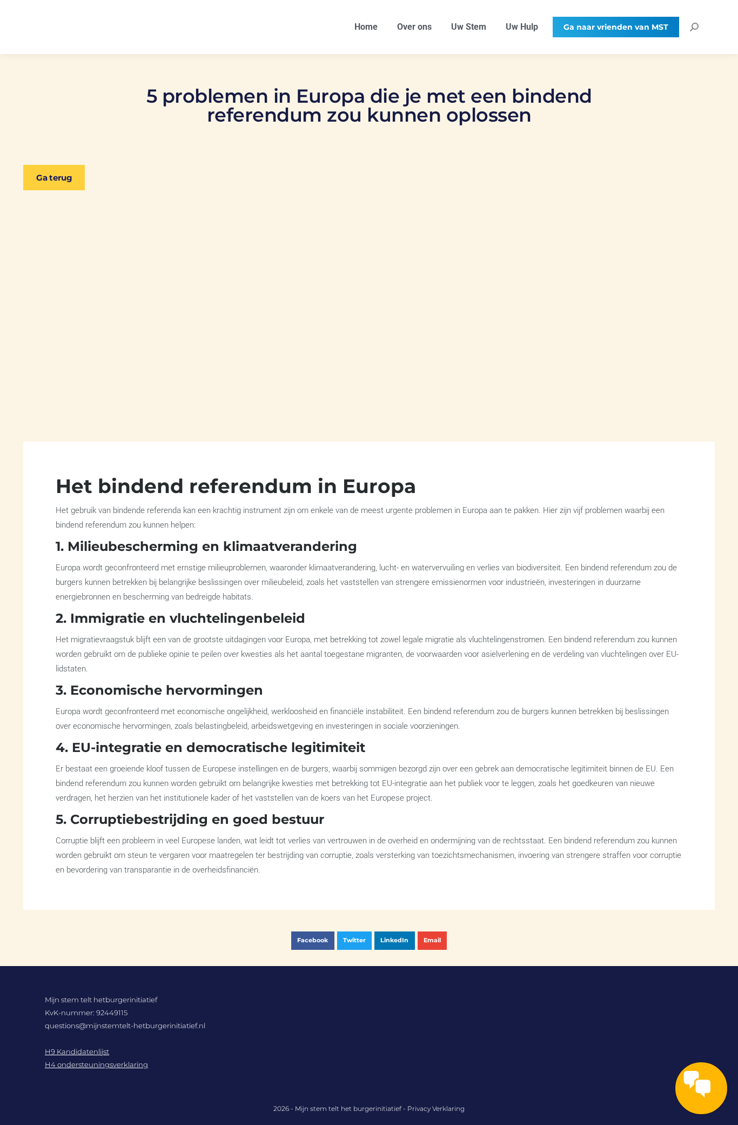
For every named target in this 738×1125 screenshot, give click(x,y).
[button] (312, 940)
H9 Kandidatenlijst (77, 1051)
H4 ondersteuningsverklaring (96, 1064)
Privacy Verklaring (436, 1108)
